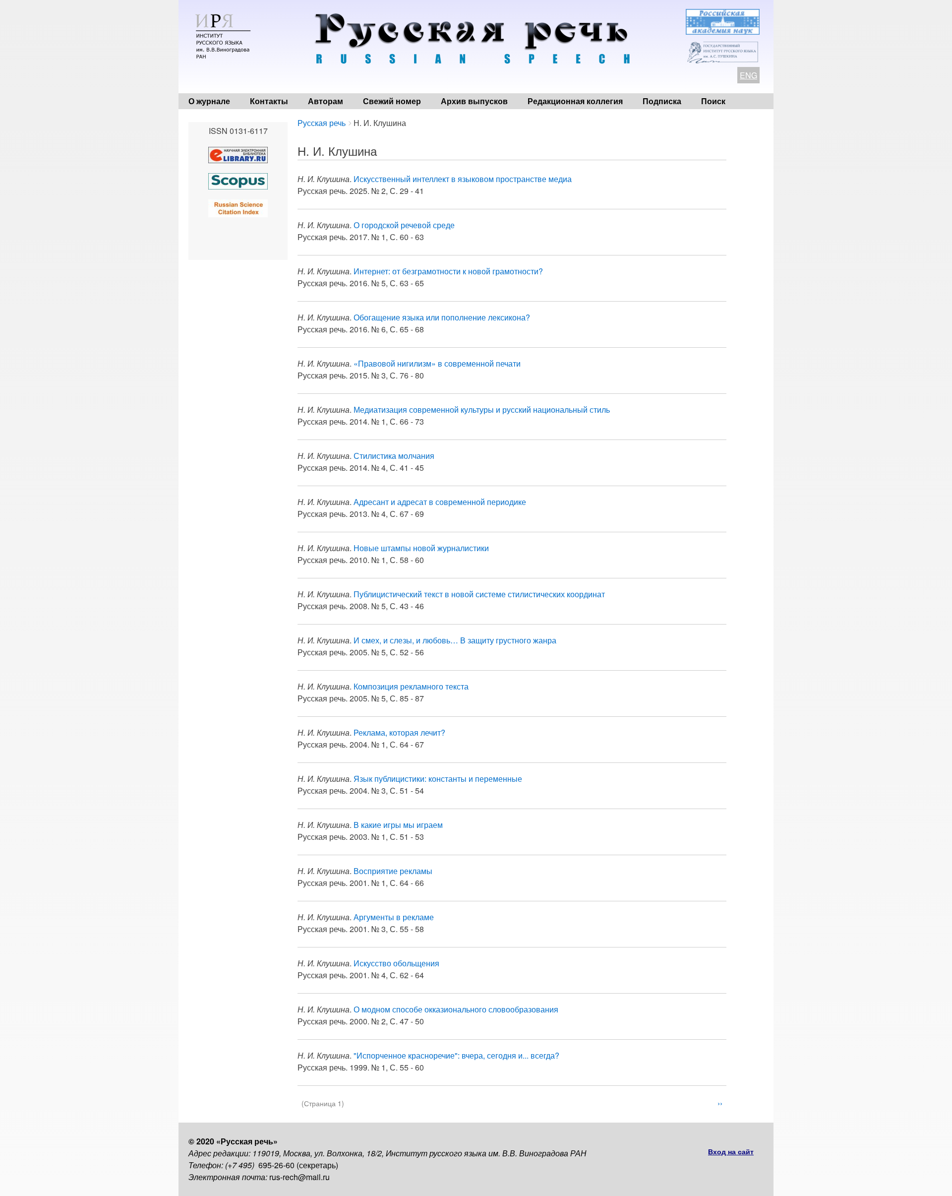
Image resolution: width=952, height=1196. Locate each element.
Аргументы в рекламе (394, 917)
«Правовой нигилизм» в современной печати (437, 363)
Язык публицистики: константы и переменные (438, 778)
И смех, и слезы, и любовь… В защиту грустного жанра (455, 640)
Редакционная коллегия (575, 101)
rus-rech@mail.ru (299, 1177)
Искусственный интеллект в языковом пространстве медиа (463, 179)
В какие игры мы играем (398, 824)
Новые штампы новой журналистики (421, 548)
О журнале (209, 101)
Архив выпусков (474, 101)
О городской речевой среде (404, 225)
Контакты (269, 101)
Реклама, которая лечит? (399, 732)
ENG (748, 75)
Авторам (325, 101)
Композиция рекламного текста (411, 686)
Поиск (713, 101)
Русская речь (322, 122)
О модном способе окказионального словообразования (456, 1009)
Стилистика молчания (394, 455)
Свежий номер (392, 101)
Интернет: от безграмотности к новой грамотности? (448, 271)
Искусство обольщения (396, 963)
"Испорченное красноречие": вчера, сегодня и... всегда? (456, 1055)
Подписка (662, 101)
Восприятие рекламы (393, 871)
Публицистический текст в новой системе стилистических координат (479, 594)
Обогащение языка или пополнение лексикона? (442, 317)
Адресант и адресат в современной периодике (440, 501)
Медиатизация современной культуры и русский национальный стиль (482, 409)
